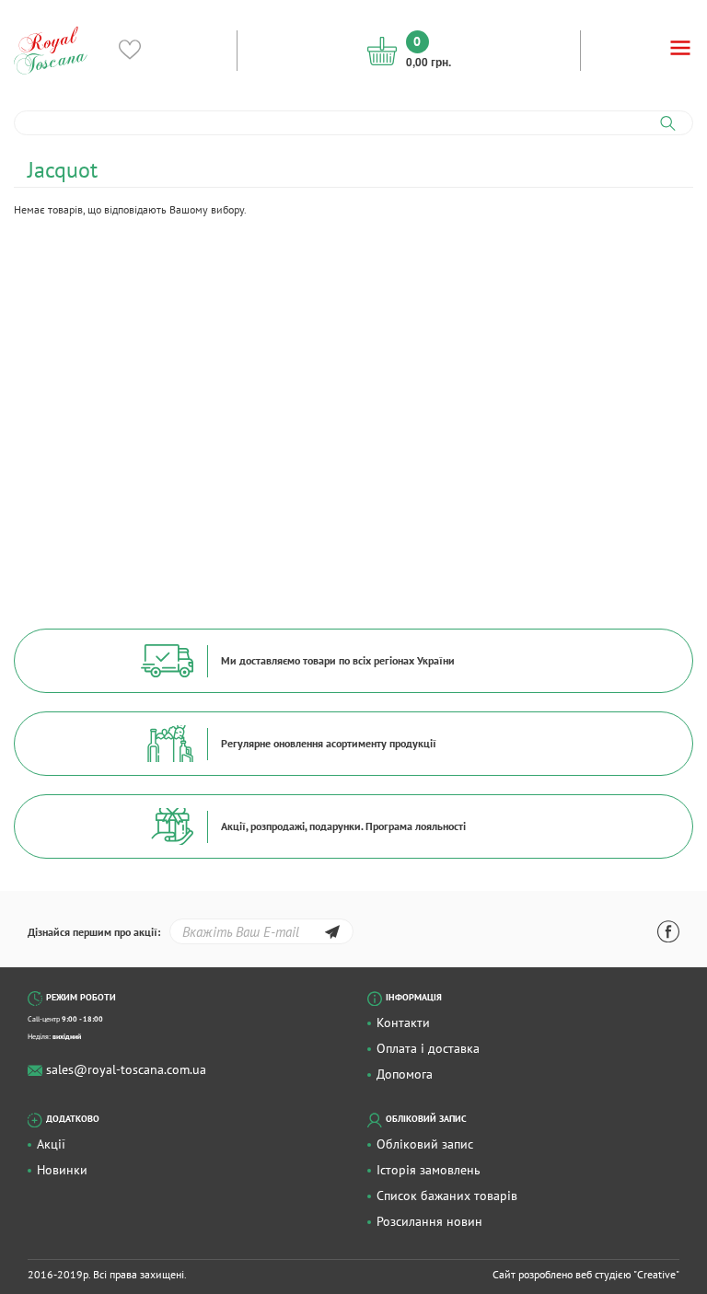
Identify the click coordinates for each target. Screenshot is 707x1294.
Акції (51, 1144)
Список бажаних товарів (447, 1195)
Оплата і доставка (428, 1048)
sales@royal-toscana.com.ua (126, 1069)
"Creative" (656, 1274)
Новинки (62, 1169)
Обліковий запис (425, 1144)
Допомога (405, 1074)
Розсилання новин (429, 1221)
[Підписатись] (332, 935)
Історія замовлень (429, 1169)
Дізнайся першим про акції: (94, 932)
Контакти (403, 1022)
